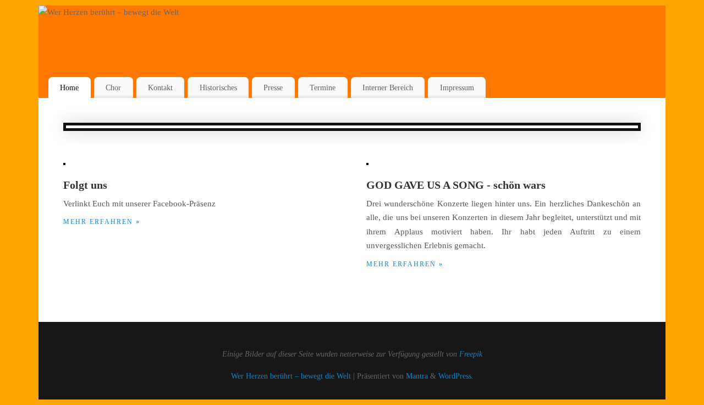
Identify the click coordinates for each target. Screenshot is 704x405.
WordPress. (456, 376)
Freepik (470, 354)
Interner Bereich (387, 87)
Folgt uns (85, 185)
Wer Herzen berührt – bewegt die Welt (291, 376)
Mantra (417, 376)
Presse (273, 87)
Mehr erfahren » (101, 222)
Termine (323, 87)
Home (69, 87)
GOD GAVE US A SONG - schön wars (456, 185)
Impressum (457, 87)
